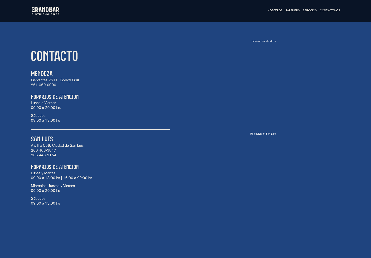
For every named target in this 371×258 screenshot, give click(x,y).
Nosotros (275, 10)
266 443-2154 (43, 155)
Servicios (310, 10)
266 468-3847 (43, 150)
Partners (293, 10)
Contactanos (330, 10)
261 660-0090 (43, 85)
